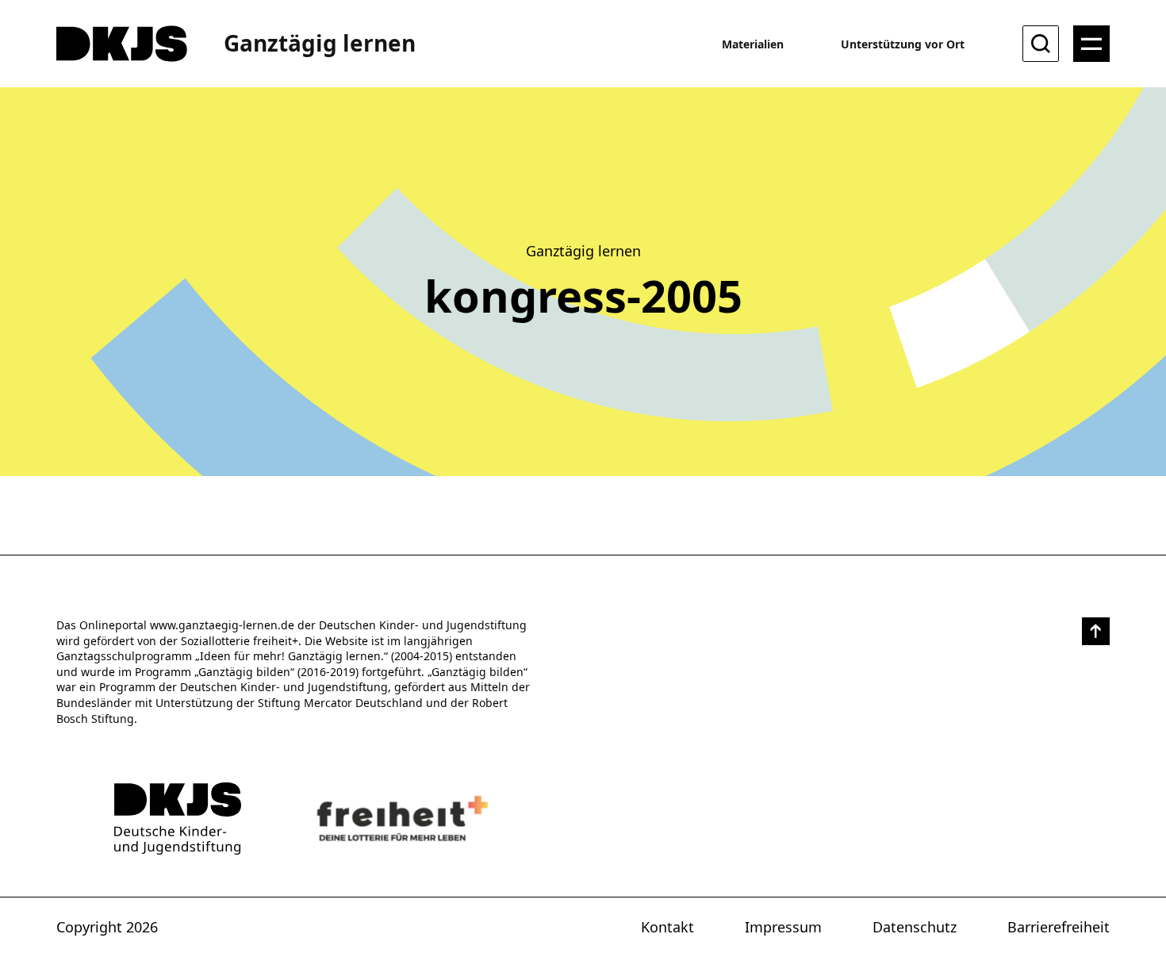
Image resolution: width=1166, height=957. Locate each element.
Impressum (783, 926)
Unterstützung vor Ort (903, 44)
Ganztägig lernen (320, 43)
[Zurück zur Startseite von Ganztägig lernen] (177, 818)
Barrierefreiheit (1058, 926)
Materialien (753, 44)
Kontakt (667, 926)
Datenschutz (915, 926)
